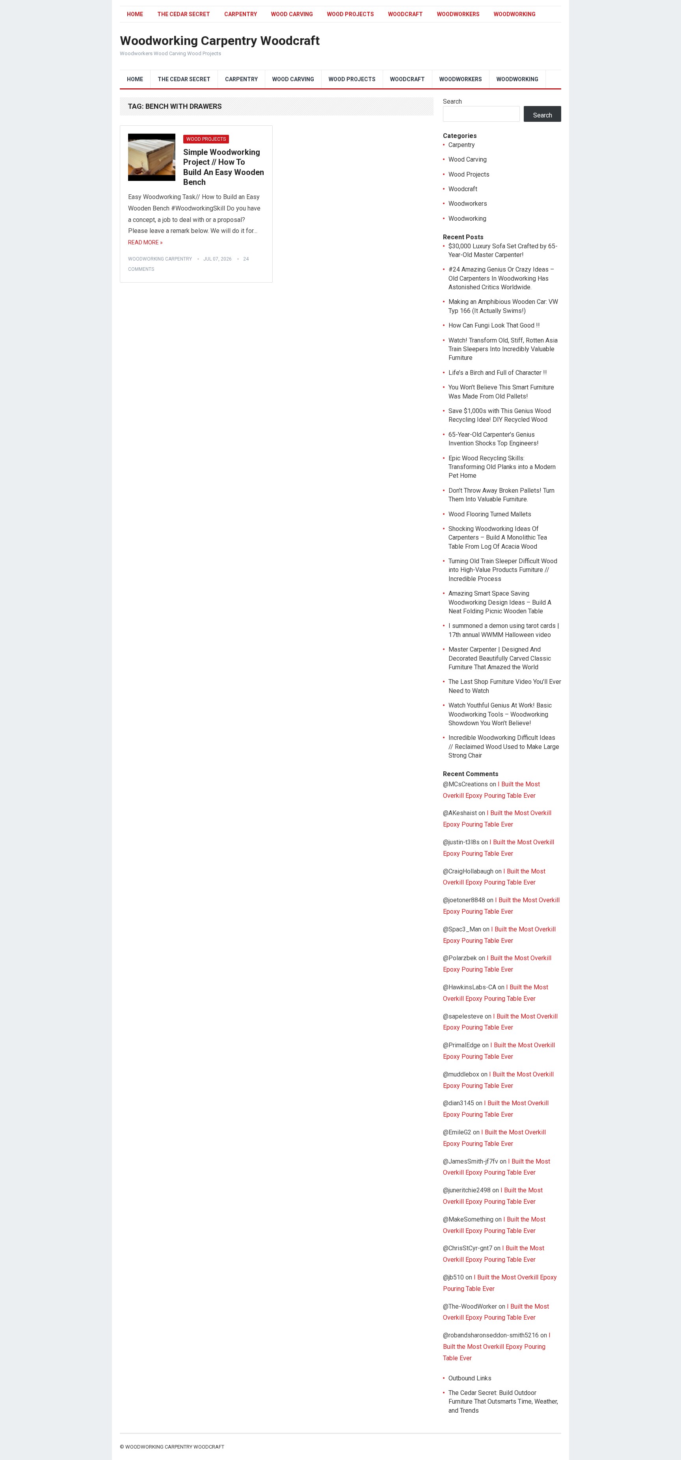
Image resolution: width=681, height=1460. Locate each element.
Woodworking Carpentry (160, 259)
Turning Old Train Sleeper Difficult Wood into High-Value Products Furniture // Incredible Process (502, 570)
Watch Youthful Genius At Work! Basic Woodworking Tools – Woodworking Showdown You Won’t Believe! (500, 714)
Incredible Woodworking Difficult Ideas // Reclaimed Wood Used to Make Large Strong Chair (503, 746)
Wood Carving (292, 14)
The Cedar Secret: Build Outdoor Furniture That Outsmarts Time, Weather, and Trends (503, 1401)
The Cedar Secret (183, 14)
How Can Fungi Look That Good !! (494, 325)
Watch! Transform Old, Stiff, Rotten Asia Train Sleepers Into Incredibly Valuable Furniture (503, 349)
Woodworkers (458, 14)
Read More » (145, 242)
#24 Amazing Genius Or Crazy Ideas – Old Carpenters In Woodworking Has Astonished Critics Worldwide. (501, 278)
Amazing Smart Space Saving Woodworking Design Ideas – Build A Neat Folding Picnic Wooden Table (499, 602)
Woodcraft (405, 14)
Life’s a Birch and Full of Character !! (497, 372)
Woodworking (515, 14)
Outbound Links (469, 1378)
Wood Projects (350, 14)
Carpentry (240, 14)
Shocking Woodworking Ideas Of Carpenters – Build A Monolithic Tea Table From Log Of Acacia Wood (497, 537)
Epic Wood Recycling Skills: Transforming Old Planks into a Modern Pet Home (502, 467)
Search (452, 101)
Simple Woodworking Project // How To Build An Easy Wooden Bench (223, 167)
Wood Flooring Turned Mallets (489, 514)
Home (135, 14)
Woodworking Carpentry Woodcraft (220, 40)
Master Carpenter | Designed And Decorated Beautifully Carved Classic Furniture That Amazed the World (499, 658)
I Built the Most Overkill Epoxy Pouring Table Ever (497, 1347)
